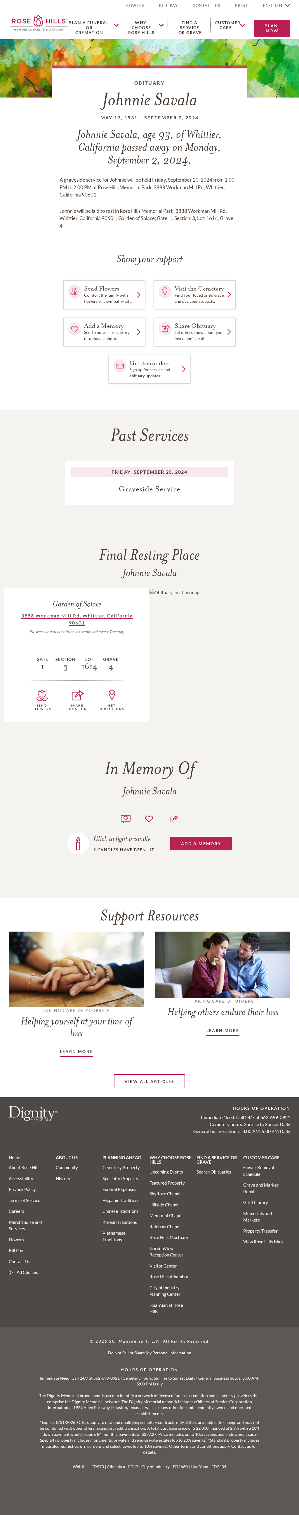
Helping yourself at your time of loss (76, 1023)
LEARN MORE (76, 1051)
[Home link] (39, 22)
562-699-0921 (275, 1117)
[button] (242, 8)
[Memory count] (126, 818)
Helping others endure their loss (223, 1008)
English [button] (273, 5)
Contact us (241, 1446)
